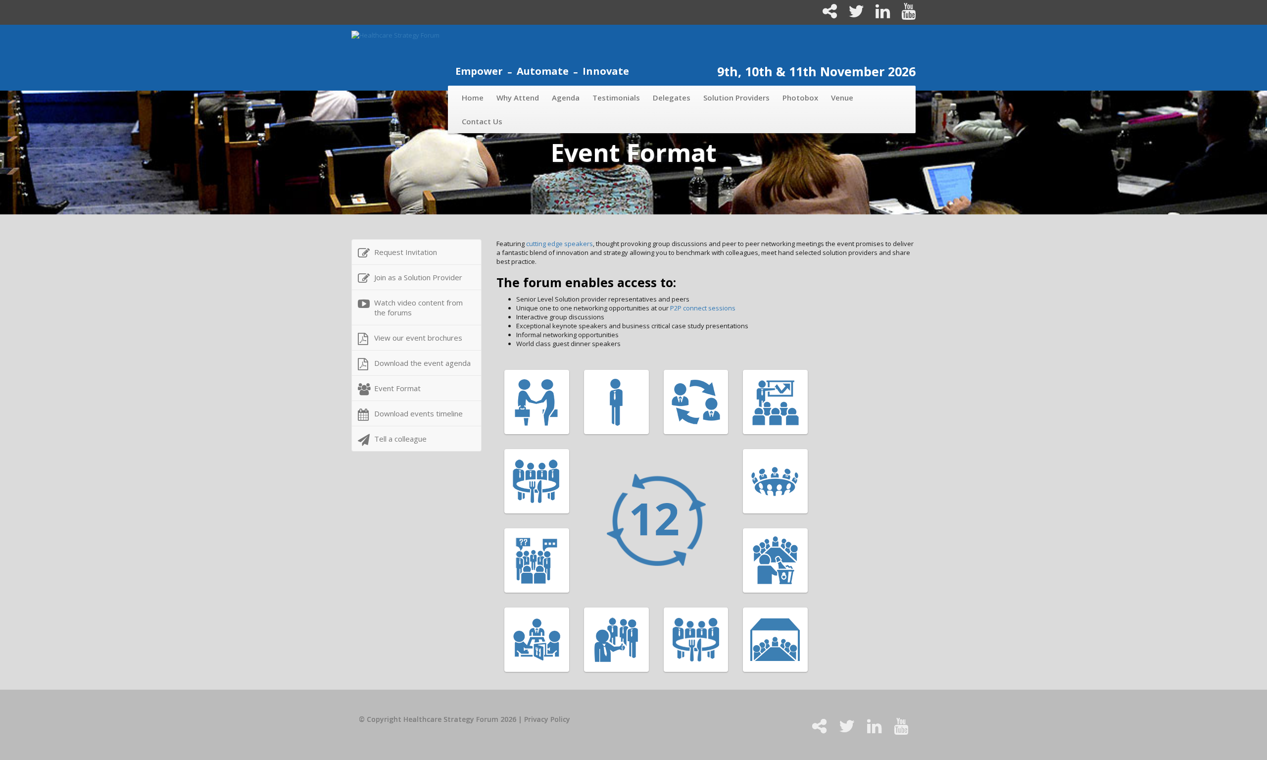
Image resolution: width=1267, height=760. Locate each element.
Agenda (566, 97)
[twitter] (852, 14)
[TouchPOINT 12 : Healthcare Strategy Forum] (706, 521)
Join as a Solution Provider (418, 277)
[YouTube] (903, 14)
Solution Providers (736, 97)
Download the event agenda (422, 363)
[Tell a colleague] (825, 14)
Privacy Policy (547, 719)
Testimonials (616, 97)
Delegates (671, 97)
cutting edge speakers (559, 243)
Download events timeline (418, 413)
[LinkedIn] (878, 14)
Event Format (397, 388)
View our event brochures (418, 338)
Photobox (800, 97)
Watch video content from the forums (418, 307)
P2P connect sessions (702, 308)
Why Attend (517, 97)
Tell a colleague (400, 439)
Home (473, 97)
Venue (842, 97)
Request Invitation (405, 252)
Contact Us (482, 121)
